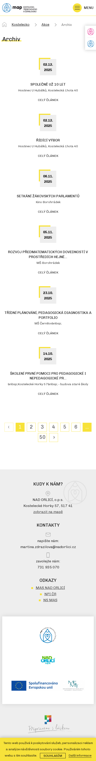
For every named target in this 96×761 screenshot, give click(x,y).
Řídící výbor (48, 140)
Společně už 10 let (48, 84)
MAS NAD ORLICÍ (50, 588)
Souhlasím (53, 756)
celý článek (48, 100)
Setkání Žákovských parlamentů (48, 196)
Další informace (80, 755)
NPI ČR (50, 594)
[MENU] (77, 7)
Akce (45, 25)
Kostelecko (20, 25)
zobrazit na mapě (48, 512)
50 (42, 437)
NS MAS (50, 600)
